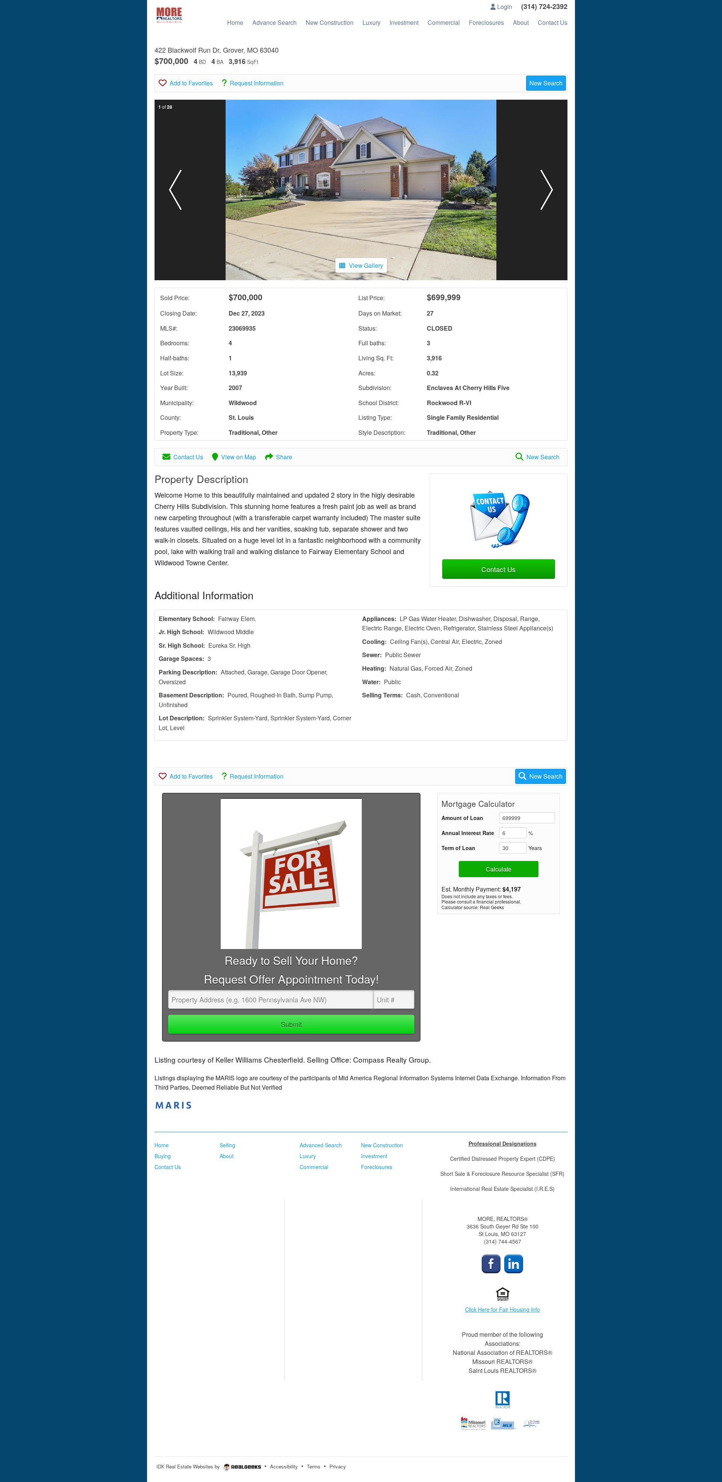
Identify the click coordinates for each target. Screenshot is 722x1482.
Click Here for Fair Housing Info (502, 1309)
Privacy (337, 1466)
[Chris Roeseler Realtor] (491, 1262)
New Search (546, 83)
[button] (175, 190)
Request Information (257, 83)
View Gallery (366, 265)
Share (284, 456)
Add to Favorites (191, 83)
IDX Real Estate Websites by (188, 1466)
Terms (313, 1466)
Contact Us (188, 456)
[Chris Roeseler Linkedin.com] (513, 1262)
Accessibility (284, 1466)
